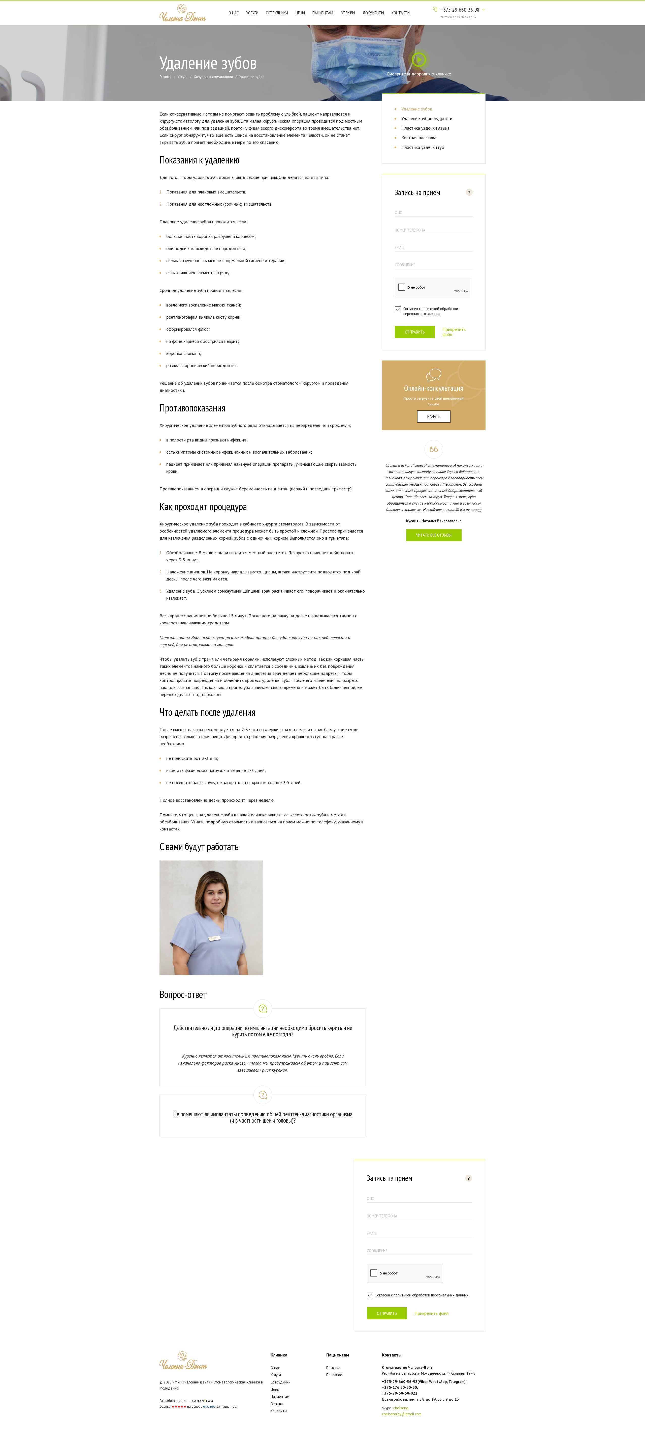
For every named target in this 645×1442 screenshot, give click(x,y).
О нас (234, 13)
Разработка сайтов (173, 1401)
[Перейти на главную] (182, 12)
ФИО (398, 212)
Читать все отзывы (434, 535)
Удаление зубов (416, 109)
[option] (211, 919)
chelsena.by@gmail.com (402, 1413)
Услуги (252, 13)
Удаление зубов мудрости (426, 118)
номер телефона (410, 230)
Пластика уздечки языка (425, 128)
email (400, 247)
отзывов (209, 1406)
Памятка (333, 1367)
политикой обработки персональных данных (430, 311)
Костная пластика (418, 138)
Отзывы (348, 13)
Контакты (401, 13)
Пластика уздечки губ (422, 147)
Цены (300, 13)
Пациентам (322, 13)
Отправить (415, 332)
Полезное (334, 1374)
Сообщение (405, 265)
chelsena (400, 1407)
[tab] (263, 1025)
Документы (373, 13)
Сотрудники (277, 13)
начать (433, 416)
